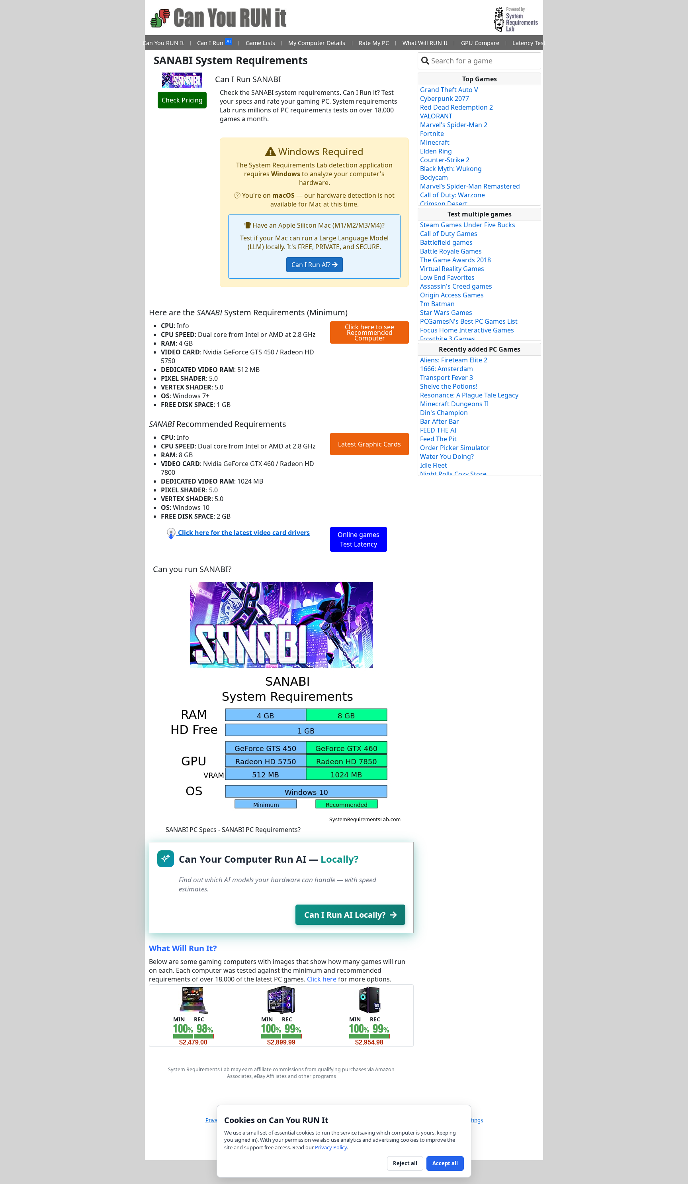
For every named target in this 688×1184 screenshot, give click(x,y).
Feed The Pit (438, 439)
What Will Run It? (183, 948)
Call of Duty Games (448, 233)
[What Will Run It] (193, 999)
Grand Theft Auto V (449, 89)
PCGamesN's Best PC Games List (469, 321)
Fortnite (432, 133)
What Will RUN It (425, 43)
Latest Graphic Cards (369, 444)
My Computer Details (316, 43)
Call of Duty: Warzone (452, 195)
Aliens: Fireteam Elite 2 (453, 360)
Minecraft (435, 142)
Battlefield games (446, 242)
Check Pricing (182, 100)
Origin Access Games (452, 295)
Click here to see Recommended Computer (369, 332)
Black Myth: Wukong (451, 168)
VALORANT (436, 116)
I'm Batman (437, 303)
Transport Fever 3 (446, 377)
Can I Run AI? (311, 264)
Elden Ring (436, 151)
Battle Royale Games (451, 251)
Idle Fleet (433, 465)
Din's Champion (444, 412)
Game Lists (260, 43)
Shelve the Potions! (448, 386)
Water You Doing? (447, 456)
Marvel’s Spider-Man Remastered (470, 186)
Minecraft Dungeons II (454, 403)
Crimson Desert (443, 203)
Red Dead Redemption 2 (456, 107)
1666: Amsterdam (446, 368)
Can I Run (214, 42)
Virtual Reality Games (452, 268)
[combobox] (484, 61)
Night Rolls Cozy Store (453, 474)
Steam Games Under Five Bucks (467, 224)
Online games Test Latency (358, 539)
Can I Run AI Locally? (345, 914)
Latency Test (528, 43)
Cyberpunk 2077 (444, 98)
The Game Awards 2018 (455, 260)
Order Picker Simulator (455, 447)
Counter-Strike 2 (444, 159)
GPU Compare (480, 43)
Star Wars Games (446, 312)
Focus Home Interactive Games (467, 330)
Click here (321, 979)
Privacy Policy (331, 1147)
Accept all (445, 1163)
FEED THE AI (438, 430)
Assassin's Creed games (456, 286)
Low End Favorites (447, 277)
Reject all (405, 1163)
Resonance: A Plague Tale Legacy (469, 395)
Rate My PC (374, 43)
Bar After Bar (439, 421)
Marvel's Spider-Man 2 (453, 124)
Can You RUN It (163, 43)
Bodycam (434, 177)
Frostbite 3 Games (447, 338)
